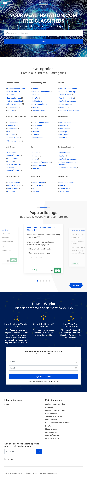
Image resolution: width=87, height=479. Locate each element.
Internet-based (13, 138)
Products (36, 188)
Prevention (63, 107)
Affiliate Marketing (14, 104)
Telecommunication (41, 122)
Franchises (11, 191)
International (12, 128)
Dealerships (11, 125)
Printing (62, 156)
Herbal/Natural (65, 104)
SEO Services (64, 191)
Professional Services (67, 101)
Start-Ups (63, 131)
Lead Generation (66, 182)
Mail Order (11, 95)
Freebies (10, 110)
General (36, 135)
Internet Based (13, 182)
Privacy (28, 473)
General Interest (13, 92)
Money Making (12, 158)
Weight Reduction (66, 98)
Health (35, 128)
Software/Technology (68, 168)
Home (6, 404)
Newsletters (37, 185)
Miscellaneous (38, 138)
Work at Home (12, 188)
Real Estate (63, 125)
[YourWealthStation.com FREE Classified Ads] (43, 2)
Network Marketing (14, 101)
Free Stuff (63, 138)
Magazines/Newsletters (42, 162)
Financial (36, 88)
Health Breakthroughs (67, 92)
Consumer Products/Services (57, 423)
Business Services (14, 98)
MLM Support (38, 125)
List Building (63, 188)
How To (35, 98)
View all (76, 285)
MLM (9, 131)
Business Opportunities (16, 88)
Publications (37, 101)
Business (36, 156)
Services (36, 191)
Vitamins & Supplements (69, 110)
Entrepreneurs (12, 107)
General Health (65, 95)
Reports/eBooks (39, 165)
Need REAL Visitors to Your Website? (41, 229)
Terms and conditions (13, 473)
